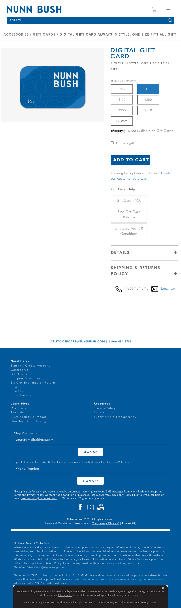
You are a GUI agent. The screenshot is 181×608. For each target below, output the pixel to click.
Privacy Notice (65, 595)
